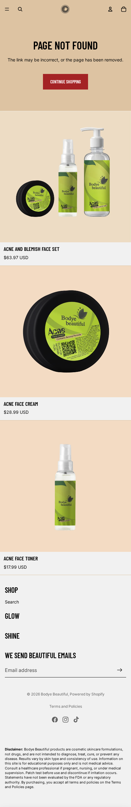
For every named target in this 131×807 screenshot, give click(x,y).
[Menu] (7, 9)
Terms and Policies (65, 706)
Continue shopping (65, 81)
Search (12, 601)
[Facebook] (54, 719)
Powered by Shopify (87, 694)
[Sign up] (119, 670)
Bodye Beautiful (54, 694)
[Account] (110, 9)
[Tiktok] (76, 719)
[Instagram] (65, 719)
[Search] (20, 9)
